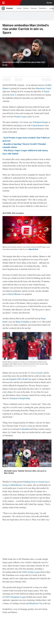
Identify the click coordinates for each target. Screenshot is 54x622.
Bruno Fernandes (22, 321)
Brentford (26, 429)
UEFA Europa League (31, 572)
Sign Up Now (33, 249)
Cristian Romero (37, 125)
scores (49, 3)
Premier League (20, 116)
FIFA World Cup (24, 379)
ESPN (13, 3)
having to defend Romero (12, 485)
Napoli (46, 91)
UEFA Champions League (15, 597)
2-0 (21, 122)
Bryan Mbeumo (14, 294)
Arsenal (39, 372)
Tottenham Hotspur (40, 122)
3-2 (29, 372)
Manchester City (35, 603)
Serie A (13, 94)
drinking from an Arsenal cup (36, 481)
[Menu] (3, 3)
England (12, 379)
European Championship (20, 398)
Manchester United (43, 88)
